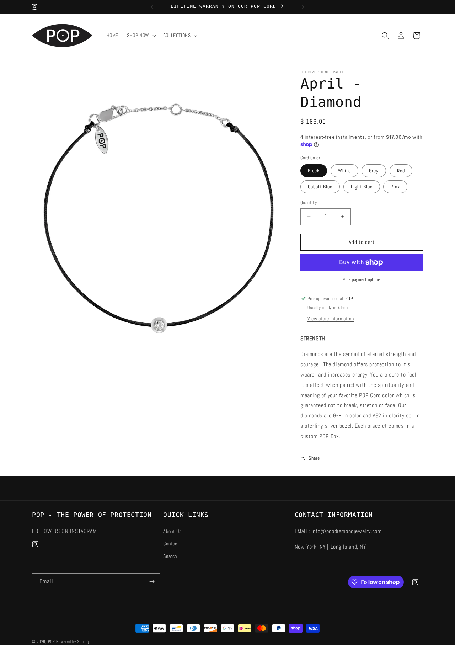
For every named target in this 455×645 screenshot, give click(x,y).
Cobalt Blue (320, 186)
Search (170, 556)
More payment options (362, 279)
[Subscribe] (152, 581)
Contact (171, 543)
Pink (395, 186)
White (344, 170)
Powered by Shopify (73, 641)
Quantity (308, 202)
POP (51, 641)
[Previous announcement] (152, 7)
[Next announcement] (303, 7)
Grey (374, 170)
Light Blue (362, 186)
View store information (330, 318)
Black (314, 170)
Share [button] (314, 458)
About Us (172, 531)
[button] (141, 35)
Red (401, 170)
